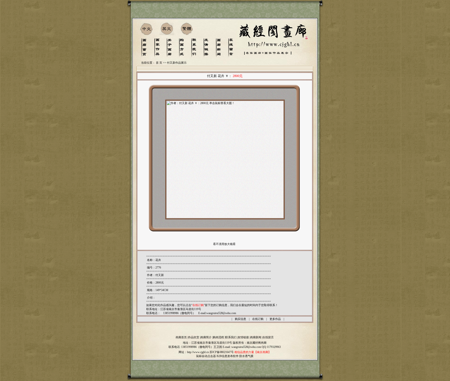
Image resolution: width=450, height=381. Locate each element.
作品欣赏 (193, 337)
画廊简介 (206, 337)
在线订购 (257, 319)
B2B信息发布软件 (228, 356)
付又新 (159, 275)
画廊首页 (181, 337)
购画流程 (218, 337)
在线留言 (268, 337)
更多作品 (275, 319)
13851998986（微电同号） (197, 347)
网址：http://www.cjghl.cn (194, 352)
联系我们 (230, 337)
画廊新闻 (255, 337)
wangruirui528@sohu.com (221, 313)
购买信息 (240, 319)
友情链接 (243, 337)
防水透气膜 (246, 356)
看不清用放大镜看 (224, 244)
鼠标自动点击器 (206, 356)
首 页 (159, 62)
